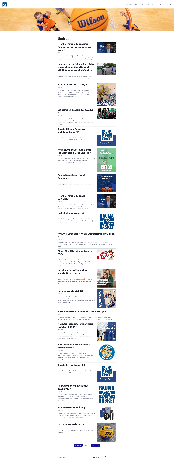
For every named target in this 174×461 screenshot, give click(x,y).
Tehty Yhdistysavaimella (111, 457)
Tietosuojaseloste (96, 457)
